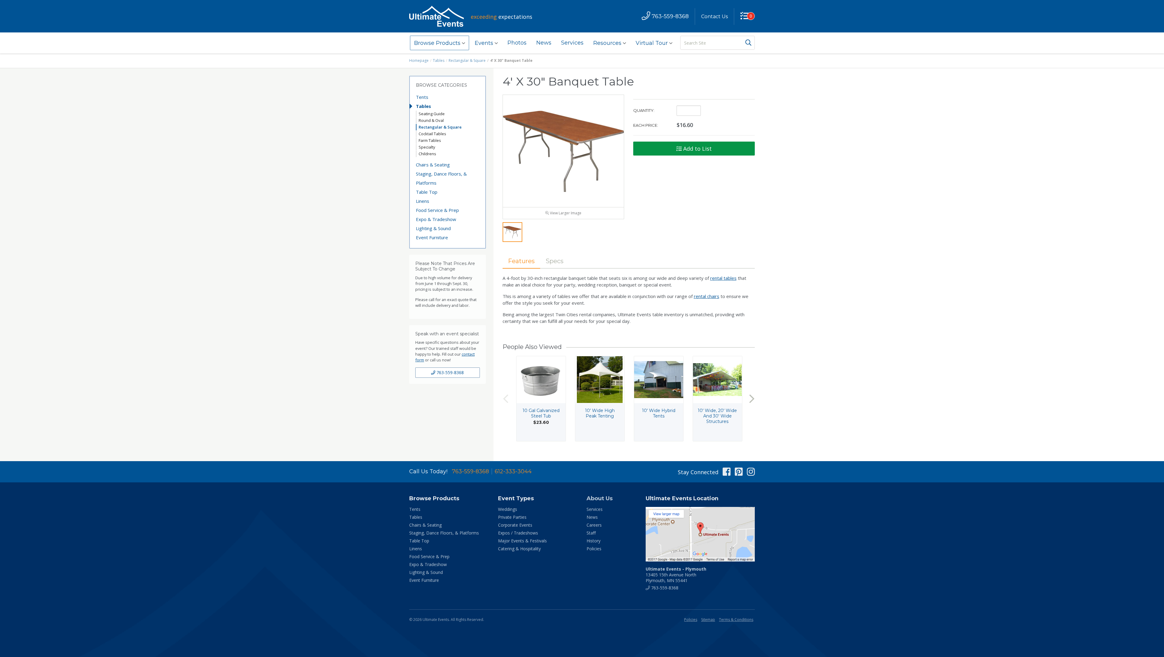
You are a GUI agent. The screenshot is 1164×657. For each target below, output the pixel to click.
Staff (591, 533)
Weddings (507, 509)
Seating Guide (432, 113)
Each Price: (645, 125)
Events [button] (485, 43)
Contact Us (714, 16)
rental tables (723, 278)
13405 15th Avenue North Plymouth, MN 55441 (676, 574)
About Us (600, 498)
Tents (422, 97)
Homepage (419, 60)
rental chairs (706, 296)
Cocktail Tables (432, 133)
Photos (517, 42)
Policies (594, 548)
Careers (594, 525)
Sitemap (708, 619)
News (543, 42)
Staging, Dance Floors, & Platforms (441, 178)
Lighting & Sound (433, 228)
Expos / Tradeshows (518, 533)
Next (752, 398)
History (593, 541)
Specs (555, 261)
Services (572, 42)
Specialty (427, 147)
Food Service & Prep (437, 210)
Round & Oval (431, 120)
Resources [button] (608, 43)
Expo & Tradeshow (436, 219)
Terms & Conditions (736, 619)
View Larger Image (565, 213)
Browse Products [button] (438, 43)
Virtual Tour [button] (652, 43)
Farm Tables (430, 140)
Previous (506, 398)
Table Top (426, 192)
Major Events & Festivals (522, 541)
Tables (438, 60)
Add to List (697, 148)
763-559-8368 (449, 372)
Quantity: (643, 110)
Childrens (427, 153)
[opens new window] (700, 534)
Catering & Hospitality (519, 548)
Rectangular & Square (467, 60)
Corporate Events (515, 525)
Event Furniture (432, 237)
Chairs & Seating (433, 165)
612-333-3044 (513, 471)
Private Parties (512, 517)
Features (521, 261)
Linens (422, 201)
